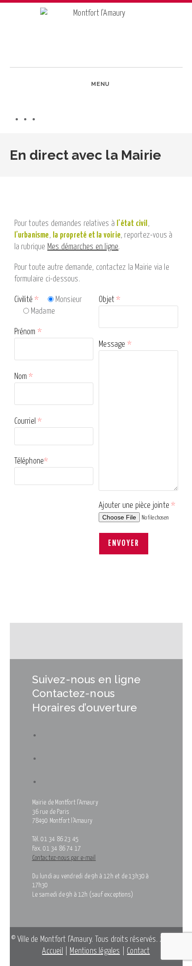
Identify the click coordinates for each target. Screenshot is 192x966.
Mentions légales (95, 951)
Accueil (52, 951)
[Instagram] (36, 119)
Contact (138, 951)
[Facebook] (27, 119)
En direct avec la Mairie (78, 183)
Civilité (26, 299)
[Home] (4, 183)
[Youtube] (44, 119)
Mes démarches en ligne (82, 247)
